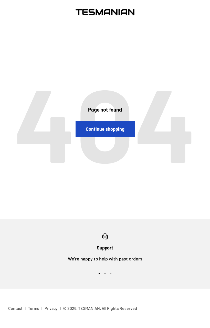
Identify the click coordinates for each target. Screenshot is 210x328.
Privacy (51, 308)
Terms (33, 308)
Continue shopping (105, 129)
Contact (15, 308)
